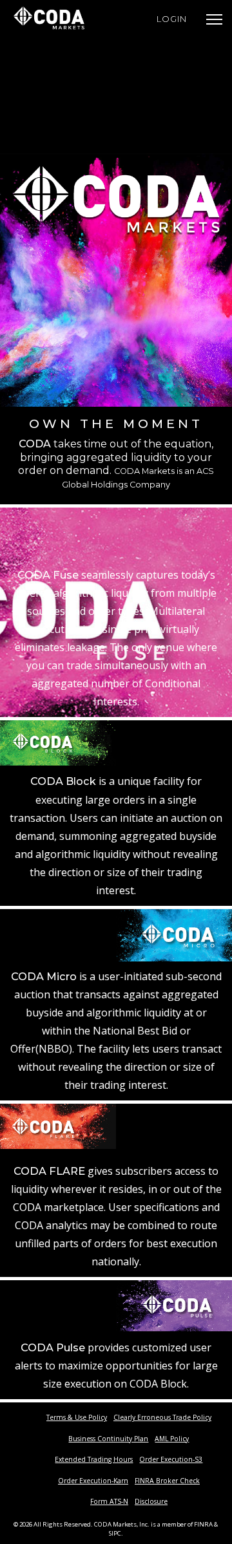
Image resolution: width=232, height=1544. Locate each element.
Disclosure (151, 1501)
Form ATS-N (109, 1501)
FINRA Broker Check (167, 1480)
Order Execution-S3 (170, 1459)
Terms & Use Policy (76, 1417)
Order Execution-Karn (93, 1480)
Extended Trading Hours (94, 1459)
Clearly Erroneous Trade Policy (162, 1417)
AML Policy (172, 1438)
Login (172, 19)
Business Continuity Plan (108, 1438)
